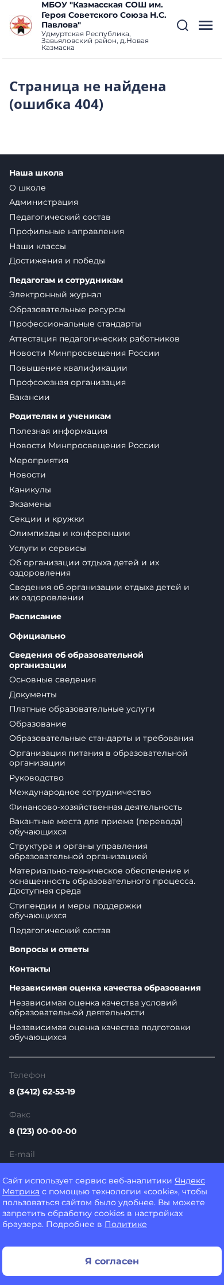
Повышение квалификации (68, 368)
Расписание (35, 617)
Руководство (36, 777)
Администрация (43, 202)
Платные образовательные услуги (82, 709)
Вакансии (29, 397)
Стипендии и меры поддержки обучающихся (75, 910)
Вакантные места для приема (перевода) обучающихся (96, 826)
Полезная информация (58, 431)
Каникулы (30, 489)
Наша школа (36, 173)
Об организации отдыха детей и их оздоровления (84, 567)
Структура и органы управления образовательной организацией (78, 851)
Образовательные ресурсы (67, 309)
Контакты (30, 969)
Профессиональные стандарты (75, 324)
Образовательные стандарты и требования (101, 738)
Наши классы (37, 246)
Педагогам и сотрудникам (66, 280)
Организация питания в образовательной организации (98, 758)
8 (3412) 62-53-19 (42, 1091)
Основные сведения (52, 679)
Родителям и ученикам (60, 416)
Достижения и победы (57, 260)
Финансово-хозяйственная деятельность (95, 807)
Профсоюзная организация (67, 382)
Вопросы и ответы (49, 949)
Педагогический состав (60, 217)
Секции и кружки (46, 519)
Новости (27, 474)
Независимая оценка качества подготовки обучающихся (100, 1032)
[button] (183, 25)
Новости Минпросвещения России (84, 353)
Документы (33, 694)
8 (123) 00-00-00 (43, 1131)
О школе (27, 188)
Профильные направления (66, 231)
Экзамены (30, 504)
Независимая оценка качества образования (105, 988)
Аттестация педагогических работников (94, 338)
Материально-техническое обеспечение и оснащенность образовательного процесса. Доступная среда (102, 880)
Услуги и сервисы (47, 548)
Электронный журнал (55, 294)
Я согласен (112, 1261)
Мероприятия (38, 460)
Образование (38, 724)
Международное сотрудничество (80, 792)
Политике (126, 1224)
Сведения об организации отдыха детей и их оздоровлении (99, 592)
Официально (37, 636)
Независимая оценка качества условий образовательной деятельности (93, 1007)
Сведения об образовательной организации (76, 660)
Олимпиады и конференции (69, 533)
